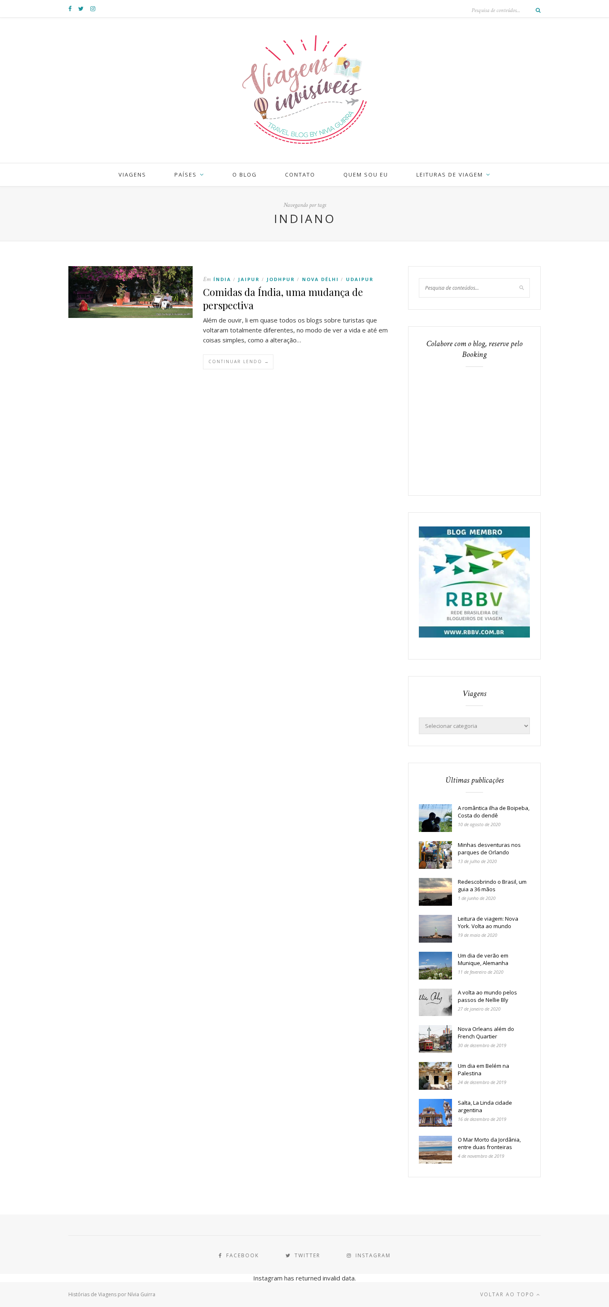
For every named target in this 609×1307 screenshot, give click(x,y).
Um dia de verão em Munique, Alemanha (483, 959)
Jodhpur (281, 279)
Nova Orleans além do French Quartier (486, 1032)
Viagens (132, 174)
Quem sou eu (365, 174)
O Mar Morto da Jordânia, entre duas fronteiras (489, 1143)
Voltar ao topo (508, 1294)
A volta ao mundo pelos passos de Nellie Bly (487, 996)
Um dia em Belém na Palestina (483, 1069)
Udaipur (360, 279)
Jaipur (249, 279)
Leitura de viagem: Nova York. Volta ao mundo (488, 922)
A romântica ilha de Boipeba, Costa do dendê (493, 811)
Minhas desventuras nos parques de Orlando (489, 848)
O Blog (244, 174)
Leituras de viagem (449, 174)
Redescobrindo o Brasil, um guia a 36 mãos (492, 885)
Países (185, 174)
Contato (300, 174)
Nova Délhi (320, 279)
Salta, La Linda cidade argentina (485, 1106)
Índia (222, 279)
